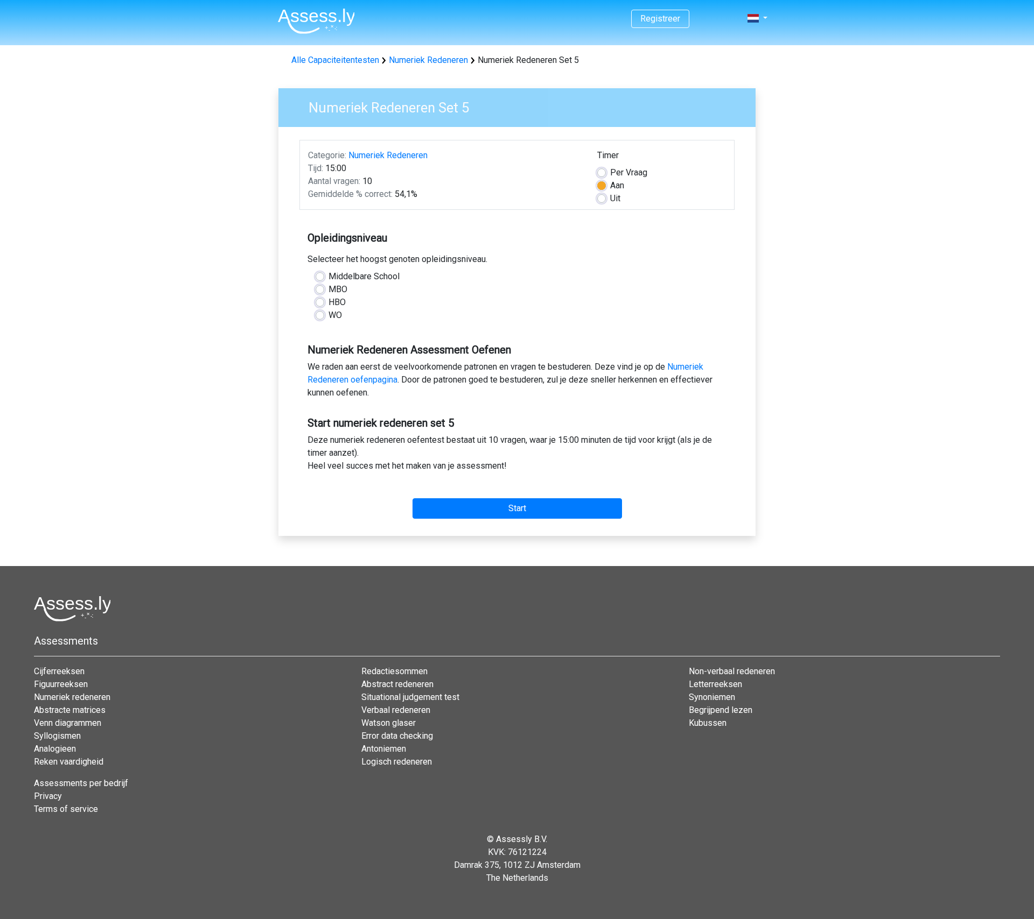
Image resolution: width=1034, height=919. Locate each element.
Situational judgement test (410, 697)
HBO (337, 302)
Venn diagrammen (67, 723)
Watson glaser (388, 723)
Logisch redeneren (396, 762)
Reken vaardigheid (68, 762)
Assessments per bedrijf (81, 783)
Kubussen (707, 723)
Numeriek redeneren (72, 697)
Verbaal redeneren (395, 710)
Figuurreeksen (61, 684)
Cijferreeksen (59, 671)
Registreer (660, 18)
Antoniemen (383, 749)
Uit (615, 198)
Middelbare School (364, 276)
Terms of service (66, 809)
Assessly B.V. (521, 839)
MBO (338, 289)
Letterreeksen (715, 684)
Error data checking (397, 736)
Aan (617, 185)
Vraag (628, 172)
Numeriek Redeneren (428, 60)
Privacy (48, 796)
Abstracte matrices (70, 710)
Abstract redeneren (397, 684)
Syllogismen (57, 736)
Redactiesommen (394, 671)
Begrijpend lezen (720, 710)
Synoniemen (712, 697)
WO (335, 315)
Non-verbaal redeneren (732, 671)
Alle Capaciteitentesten (335, 60)
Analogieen (55, 749)
